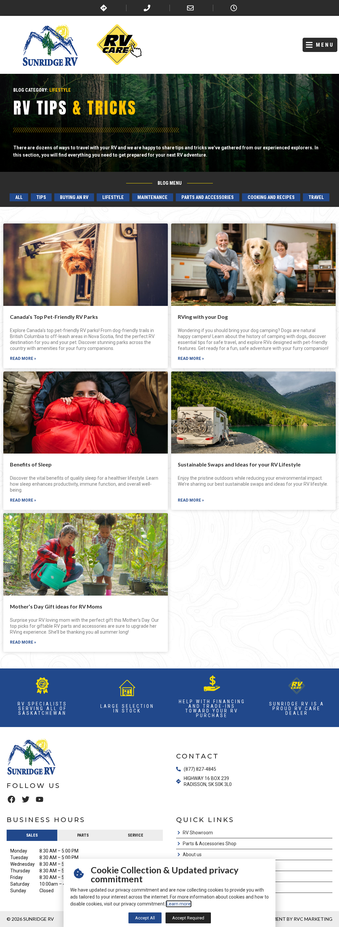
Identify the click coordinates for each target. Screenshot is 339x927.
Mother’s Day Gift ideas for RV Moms (56, 606)
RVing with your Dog (203, 317)
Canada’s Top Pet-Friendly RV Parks (54, 317)
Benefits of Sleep (31, 464)
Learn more (179, 903)
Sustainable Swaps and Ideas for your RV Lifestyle (239, 464)
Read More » (23, 358)
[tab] (32, 835)
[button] (320, 45)
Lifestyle (60, 90)
